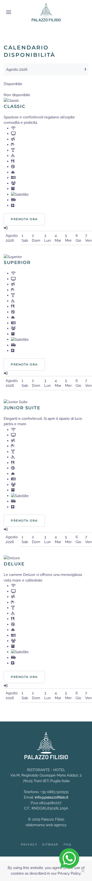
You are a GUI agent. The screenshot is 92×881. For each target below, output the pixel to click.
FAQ (67, 844)
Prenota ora (24, 219)
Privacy (29, 844)
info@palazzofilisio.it (51, 797)
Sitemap (50, 844)
